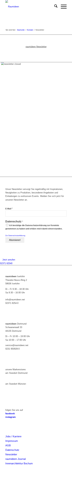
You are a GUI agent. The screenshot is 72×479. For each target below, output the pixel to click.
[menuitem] (54, 6)
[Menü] (62, 6)
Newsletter (11, 454)
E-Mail (9, 208)
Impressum (11, 440)
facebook (10, 413)
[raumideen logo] (29, 6)
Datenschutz (12, 449)
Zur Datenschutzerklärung (15, 235)
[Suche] (54, 6)
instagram (10, 417)
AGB (8, 445)
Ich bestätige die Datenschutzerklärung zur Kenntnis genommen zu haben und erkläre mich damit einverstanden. (33, 227)
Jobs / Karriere (13, 436)
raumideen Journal (15, 458)
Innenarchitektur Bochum (19, 463)
